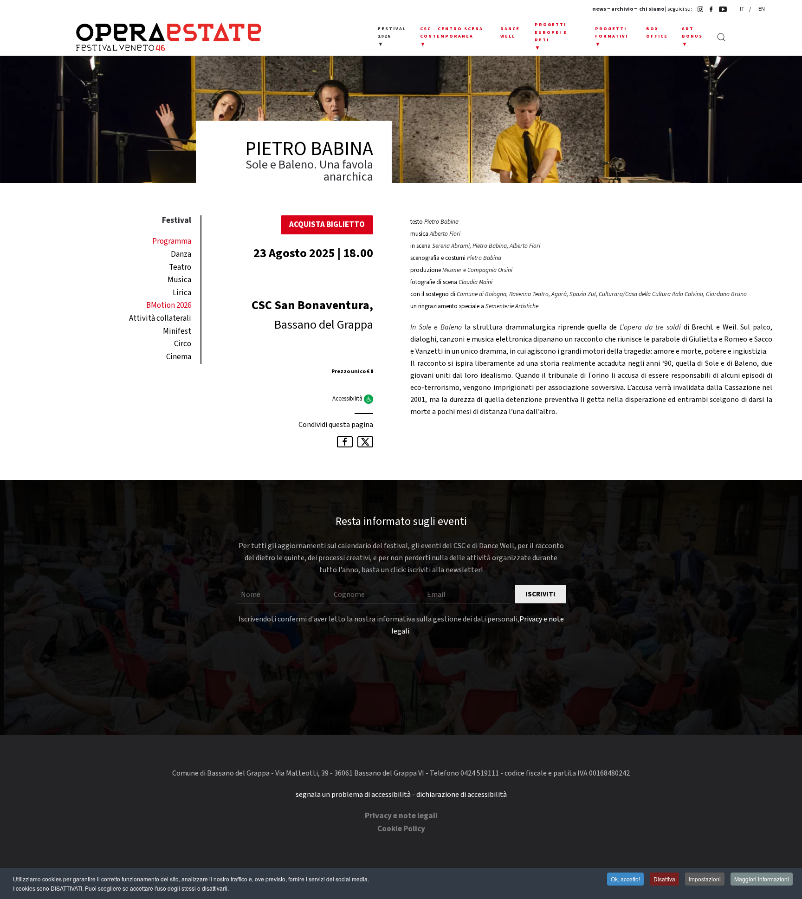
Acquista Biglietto (327, 224)
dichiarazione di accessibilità (461, 794)
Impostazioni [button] (705, 879)
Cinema (178, 356)
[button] (392, 37)
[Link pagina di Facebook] (708, 9)
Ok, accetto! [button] (625, 879)
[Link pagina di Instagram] (698, 9)
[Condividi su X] (365, 441)
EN (761, 9)
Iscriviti (540, 594)
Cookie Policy (401, 828)
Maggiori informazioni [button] (761, 879)
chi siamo (651, 9)
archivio (622, 9)
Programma (171, 241)
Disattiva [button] (664, 879)
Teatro (180, 267)
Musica (179, 279)
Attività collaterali (160, 318)
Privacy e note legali (401, 815)
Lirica (182, 292)
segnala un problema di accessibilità (353, 794)
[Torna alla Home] (168, 37)
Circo (182, 343)
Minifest (177, 331)
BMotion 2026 (168, 305)
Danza (181, 254)
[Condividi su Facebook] (345, 441)
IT (742, 9)
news (599, 9)
